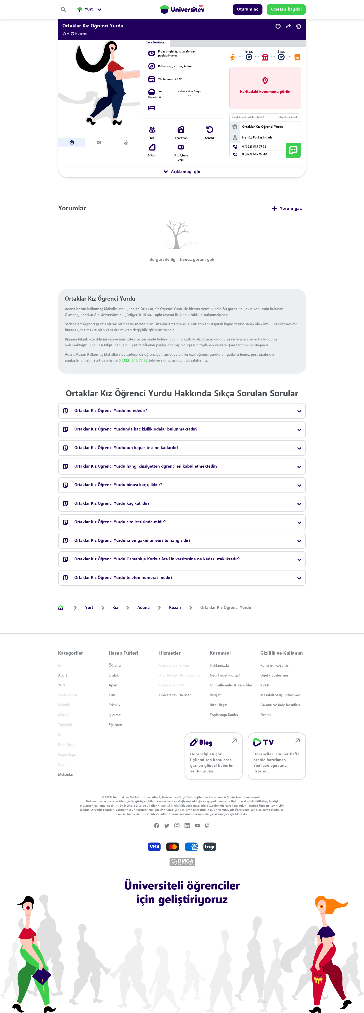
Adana (188, 66)
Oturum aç (247, 9)
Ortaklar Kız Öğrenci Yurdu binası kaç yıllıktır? (118, 485)
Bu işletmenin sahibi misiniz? (248, 117)
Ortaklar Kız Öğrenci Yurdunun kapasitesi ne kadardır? (126, 448)
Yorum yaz (291, 209)
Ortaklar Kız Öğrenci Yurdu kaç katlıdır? (112, 504)
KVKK (264, 685)
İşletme (115, 715)
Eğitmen (115, 725)
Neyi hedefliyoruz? (225, 675)
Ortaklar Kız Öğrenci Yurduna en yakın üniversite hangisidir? (132, 541)
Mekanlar (65, 774)
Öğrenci (115, 665)
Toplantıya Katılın (224, 715)
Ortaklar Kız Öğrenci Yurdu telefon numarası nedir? (123, 578)
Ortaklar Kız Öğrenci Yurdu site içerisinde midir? (120, 522)
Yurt (61, 685)
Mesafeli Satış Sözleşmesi (280, 695)
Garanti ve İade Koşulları (280, 705)
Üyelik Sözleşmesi (274, 675)
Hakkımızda (219, 665)
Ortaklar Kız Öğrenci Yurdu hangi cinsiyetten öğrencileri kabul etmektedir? (146, 466)
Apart (62, 675)
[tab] (71, 142)
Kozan (178, 66)
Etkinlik (114, 705)
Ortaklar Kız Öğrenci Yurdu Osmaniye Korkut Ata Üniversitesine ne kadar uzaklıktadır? (157, 559)
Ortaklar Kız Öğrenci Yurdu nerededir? (110, 411)
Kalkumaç (165, 66)
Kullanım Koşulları (274, 665)
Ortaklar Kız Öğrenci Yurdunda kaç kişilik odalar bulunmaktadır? (136, 429)
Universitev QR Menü (176, 695)
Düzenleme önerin (288, 117)
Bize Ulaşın (218, 705)
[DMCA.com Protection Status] (182, 862)
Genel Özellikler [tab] (155, 43)
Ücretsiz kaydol (286, 9)
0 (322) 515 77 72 (134, 360)
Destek (266, 715)
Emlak (114, 675)
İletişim (216, 695)
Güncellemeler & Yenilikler (231, 685)
